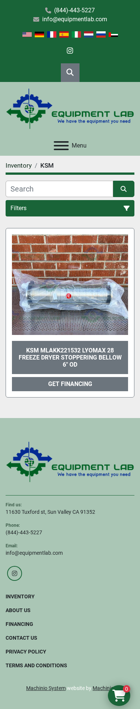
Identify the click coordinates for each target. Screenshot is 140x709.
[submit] (124, 189)
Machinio (103, 688)
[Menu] (61, 145)
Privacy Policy (26, 652)
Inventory (20, 596)
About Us (18, 610)
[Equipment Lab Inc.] (70, 461)
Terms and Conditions (36, 665)
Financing (19, 624)
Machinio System (46, 688)
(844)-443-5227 (74, 10)
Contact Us (21, 638)
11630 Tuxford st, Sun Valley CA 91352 (50, 512)
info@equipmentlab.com (74, 19)
